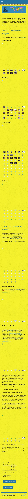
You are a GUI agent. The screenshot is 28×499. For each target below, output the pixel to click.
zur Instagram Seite (8, 487)
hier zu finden (23, 37)
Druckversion (6, 494)
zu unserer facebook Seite (9, 481)
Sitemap (11, 494)
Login (25, 494)
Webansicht (23, 495)
